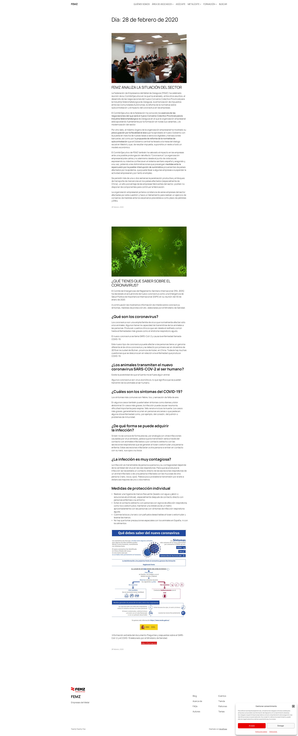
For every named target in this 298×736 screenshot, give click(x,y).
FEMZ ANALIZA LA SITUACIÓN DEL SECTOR (147, 87)
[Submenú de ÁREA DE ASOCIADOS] (173, 4)
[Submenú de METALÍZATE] (200, 4)
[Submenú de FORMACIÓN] (216, 4)
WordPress (223, 729)
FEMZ (74, 4)
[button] (293, 706)
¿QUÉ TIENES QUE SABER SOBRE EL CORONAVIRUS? (141, 283)
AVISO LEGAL (273, 732)
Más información (149, 643)
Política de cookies (261, 732)
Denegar (280, 726)
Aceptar (252, 726)
